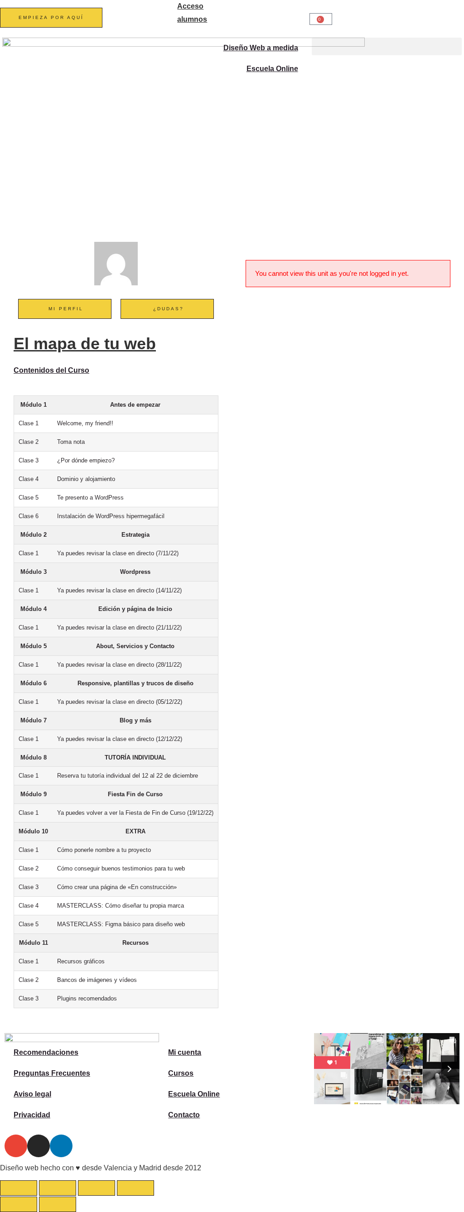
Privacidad (32, 1115)
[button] (387, 47)
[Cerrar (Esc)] (135, 1188)
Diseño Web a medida (260, 48)
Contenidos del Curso (51, 370)
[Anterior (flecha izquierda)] (18, 1204)
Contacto (184, 1115)
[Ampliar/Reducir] (18, 1188)
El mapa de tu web (85, 343)
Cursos (180, 1073)
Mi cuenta (184, 1052)
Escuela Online (272, 68)
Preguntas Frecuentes (52, 1073)
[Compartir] (96, 1188)
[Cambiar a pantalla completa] (57, 1188)
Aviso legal (32, 1094)
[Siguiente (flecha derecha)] (57, 1204)
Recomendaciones (46, 1052)
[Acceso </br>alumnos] (166, 11)
